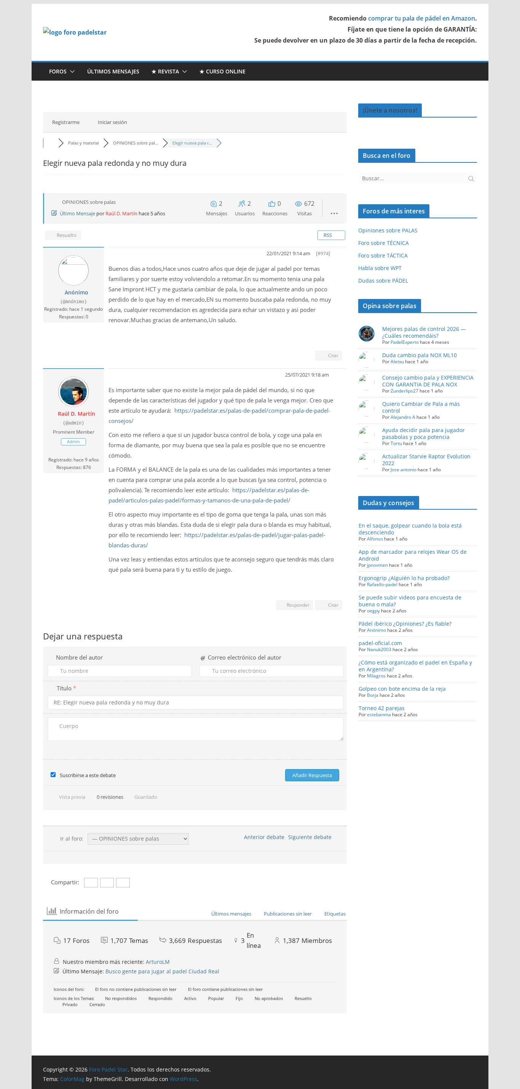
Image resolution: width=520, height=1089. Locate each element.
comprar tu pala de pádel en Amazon (421, 18)
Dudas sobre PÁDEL (383, 280)
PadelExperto (405, 342)
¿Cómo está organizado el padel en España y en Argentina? (415, 666)
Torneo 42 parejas (382, 708)
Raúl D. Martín (121, 213)
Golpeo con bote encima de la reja (402, 688)
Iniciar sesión (112, 122)
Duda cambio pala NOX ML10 (419, 355)
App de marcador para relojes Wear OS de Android (413, 555)
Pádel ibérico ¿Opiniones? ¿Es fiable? (405, 623)
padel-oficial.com (380, 643)
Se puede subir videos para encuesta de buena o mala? (410, 601)
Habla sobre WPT (380, 268)
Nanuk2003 (379, 649)
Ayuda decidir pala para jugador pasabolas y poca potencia (423, 433)
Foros (58, 71)
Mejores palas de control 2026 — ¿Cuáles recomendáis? (424, 332)
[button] (71, 71)
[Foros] (50, 143)
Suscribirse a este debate (88, 775)
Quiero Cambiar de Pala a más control (421, 407)
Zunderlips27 (404, 391)
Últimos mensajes (113, 71)
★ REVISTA (165, 71)
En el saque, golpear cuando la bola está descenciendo (410, 529)
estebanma (379, 714)
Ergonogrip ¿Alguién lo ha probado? (404, 578)
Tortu (396, 443)
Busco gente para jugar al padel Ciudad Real (162, 971)
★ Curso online (222, 71)
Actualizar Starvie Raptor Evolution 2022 (426, 460)
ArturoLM (158, 961)
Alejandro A (403, 417)
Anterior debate (262, 837)
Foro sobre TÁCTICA (383, 255)
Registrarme (66, 122)
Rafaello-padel (382, 584)
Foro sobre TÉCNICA (383, 242)
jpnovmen (377, 565)
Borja (372, 695)
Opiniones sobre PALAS (388, 230)
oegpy (373, 610)
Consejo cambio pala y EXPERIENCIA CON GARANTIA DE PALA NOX (428, 381)
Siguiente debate (311, 837)
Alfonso (375, 539)
